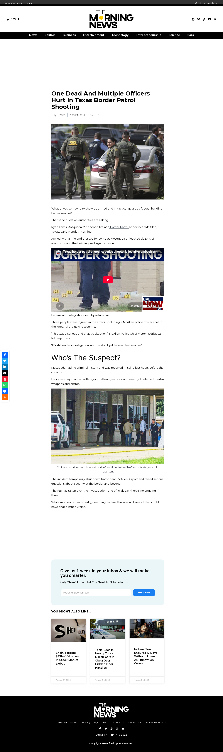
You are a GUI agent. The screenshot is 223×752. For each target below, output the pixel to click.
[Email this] (5, 373)
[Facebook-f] (100, 728)
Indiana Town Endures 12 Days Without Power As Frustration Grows (145, 656)
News (33, 35)
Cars (190, 35)
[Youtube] (209, 19)
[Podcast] (215, 19)
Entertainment (93, 35)
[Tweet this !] (5, 361)
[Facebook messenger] (5, 391)
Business (69, 35)
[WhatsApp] (5, 385)
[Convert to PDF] (5, 379)
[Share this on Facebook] (5, 355)
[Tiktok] (204, 19)
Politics (50, 35)
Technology (120, 35)
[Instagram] (117, 728)
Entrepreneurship (148, 35)
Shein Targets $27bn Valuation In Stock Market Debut (67, 658)
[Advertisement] (111, 61)
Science (174, 35)
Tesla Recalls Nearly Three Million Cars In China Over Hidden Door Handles (105, 658)
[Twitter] (198, 19)
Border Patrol (119, 227)
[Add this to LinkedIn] (5, 367)
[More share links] (5, 397)
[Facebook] (193, 19)
